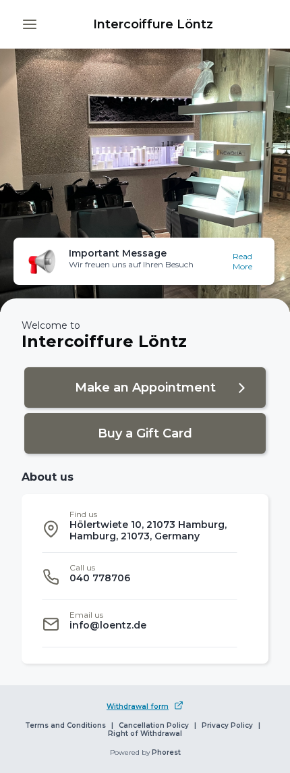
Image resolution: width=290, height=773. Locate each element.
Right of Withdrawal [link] (145, 734)
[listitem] (139, 529)
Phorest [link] (166, 753)
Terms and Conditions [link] (65, 726)
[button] (30, 24)
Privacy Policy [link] (227, 726)
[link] (153, 24)
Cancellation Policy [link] (154, 726)
